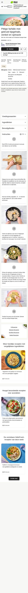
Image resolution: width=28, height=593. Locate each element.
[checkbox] (1, 40)
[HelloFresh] (14, 2)
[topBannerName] (14, 11)
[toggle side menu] (2, 2)
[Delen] (25, 49)
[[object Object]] (21, 49)
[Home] (2, 7)
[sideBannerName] (14, 103)
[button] (14, 122)
